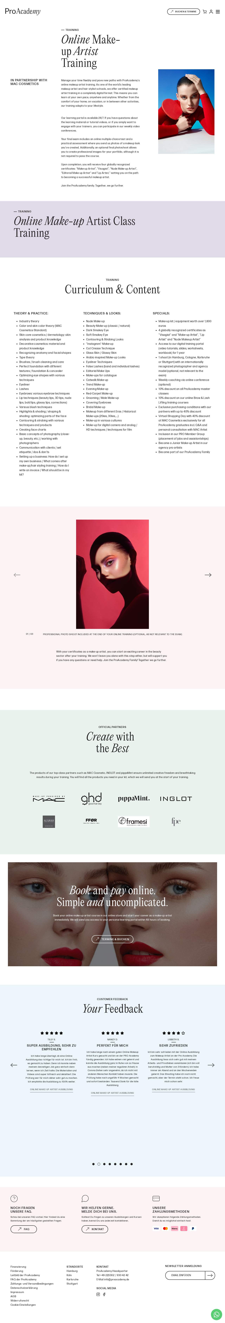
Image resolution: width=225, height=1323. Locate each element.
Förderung (17, 1271)
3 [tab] (104, 1164)
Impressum (17, 1292)
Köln (69, 1275)
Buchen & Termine (186, 11)
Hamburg (72, 1271)
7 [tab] (126, 1164)
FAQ (26, 1229)
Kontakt (98, 1229)
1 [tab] (93, 1164)
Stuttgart (72, 1283)
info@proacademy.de (116, 1279)
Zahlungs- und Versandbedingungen (32, 1283)
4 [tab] (110, 1164)
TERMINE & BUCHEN (115, 939)
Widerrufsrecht (20, 1300)
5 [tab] (115, 1164)
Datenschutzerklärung (24, 1288)
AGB (13, 1296)
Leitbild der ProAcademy (25, 1275)
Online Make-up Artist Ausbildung (51, 1093)
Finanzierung (18, 1267)
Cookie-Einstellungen (23, 1305)
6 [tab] (121, 1164)
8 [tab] (131, 1164)
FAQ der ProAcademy (23, 1279)
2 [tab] (99, 1164)
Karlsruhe (72, 1279)
